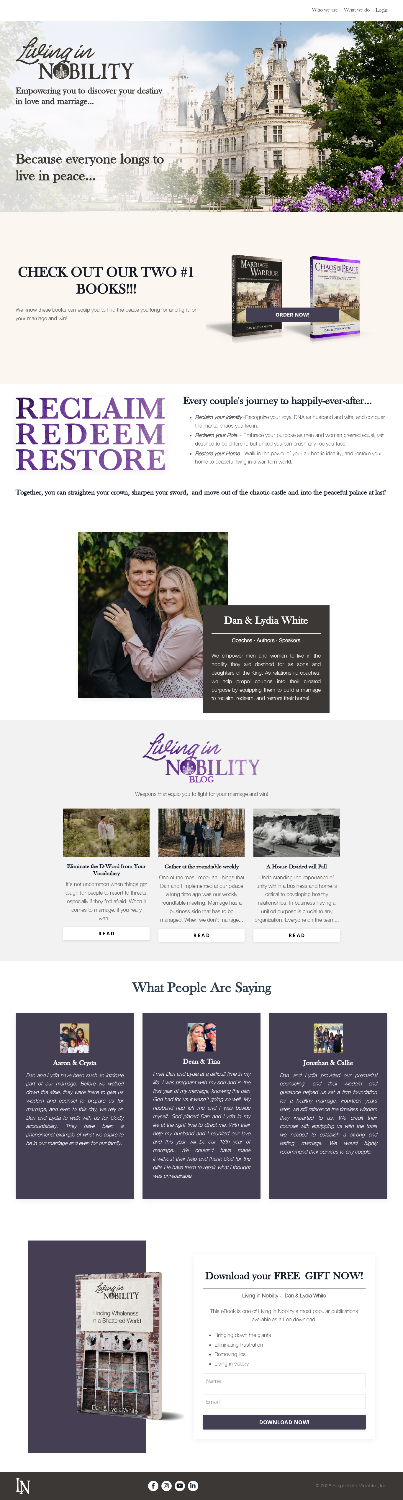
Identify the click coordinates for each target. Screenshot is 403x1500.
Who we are (325, 10)
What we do (357, 10)
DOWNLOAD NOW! (284, 1422)
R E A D (106, 933)
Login (381, 10)
